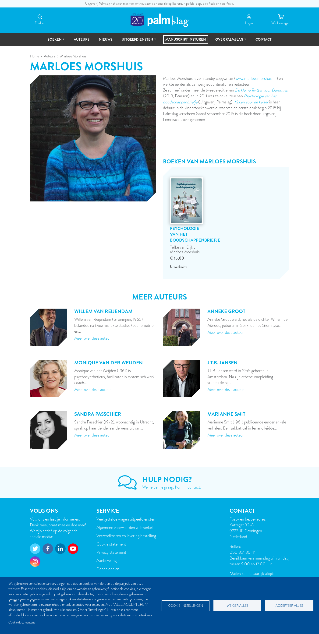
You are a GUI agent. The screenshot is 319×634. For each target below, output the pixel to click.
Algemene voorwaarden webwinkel (124, 527)
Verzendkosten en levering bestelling (126, 536)
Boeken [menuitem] (52, 41)
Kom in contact (187, 487)
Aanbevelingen (108, 560)
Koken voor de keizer (251, 102)
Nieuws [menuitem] (105, 39)
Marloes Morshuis (185, 252)
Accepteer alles (289, 605)
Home (34, 56)
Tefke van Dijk (182, 247)
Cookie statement (111, 544)
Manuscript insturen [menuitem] (185, 39)
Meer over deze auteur (92, 338)
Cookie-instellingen (185, 605)
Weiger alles (237, 605)
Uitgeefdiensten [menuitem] (135, 41)
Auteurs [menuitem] (81, 39)
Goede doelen (107, 569)
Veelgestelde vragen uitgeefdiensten (125, 519)
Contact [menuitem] (263, 39)
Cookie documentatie (21, 622)
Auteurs (49, 56)
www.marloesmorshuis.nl (256, 78)
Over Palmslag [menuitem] (227, 41)
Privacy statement (111, 552)
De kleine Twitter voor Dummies (261, 90)
